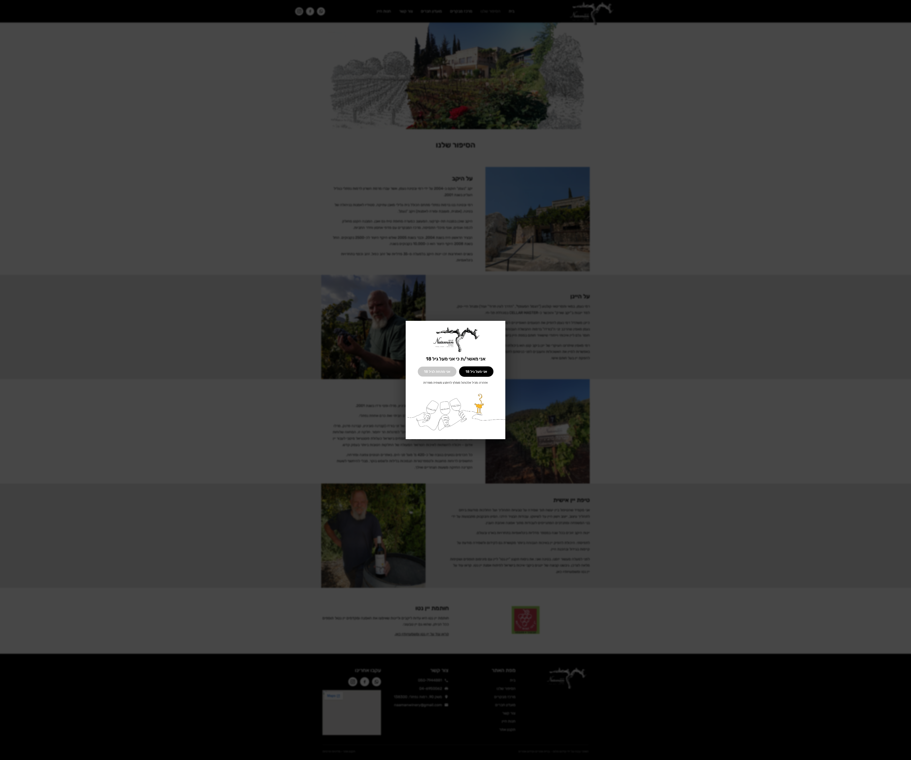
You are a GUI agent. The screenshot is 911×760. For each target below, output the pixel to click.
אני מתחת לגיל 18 (437, 371)
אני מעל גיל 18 (476, 371)
